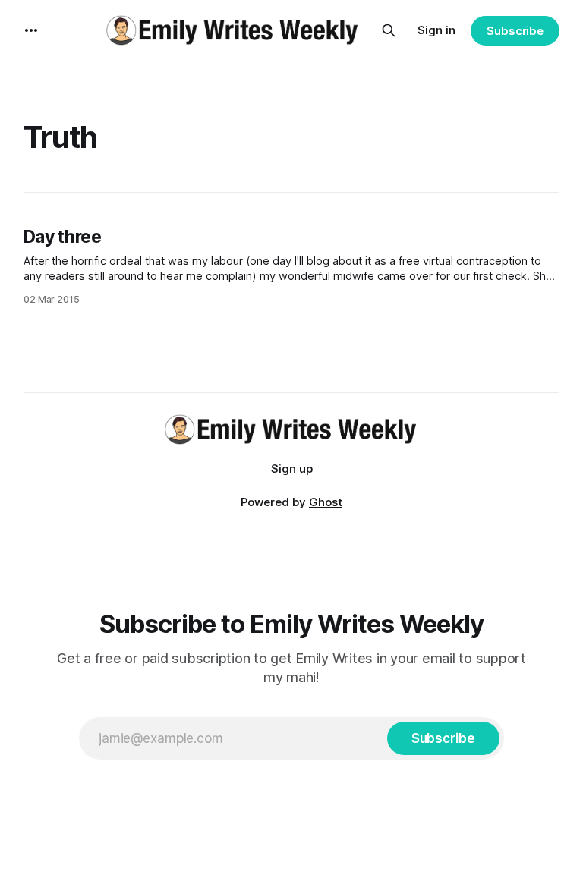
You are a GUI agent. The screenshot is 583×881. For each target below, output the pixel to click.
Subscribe (515, 31)
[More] (31, 30)
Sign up (292, 468)
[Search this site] (389, 30)
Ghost (325, 502)
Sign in (436, 30)
